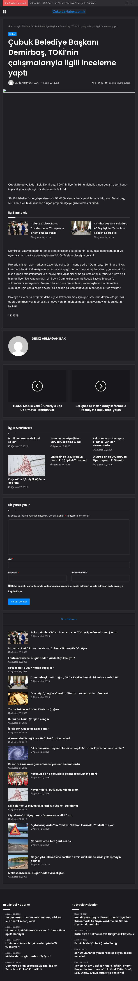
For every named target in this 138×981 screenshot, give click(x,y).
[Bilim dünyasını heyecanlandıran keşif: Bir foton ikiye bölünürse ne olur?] (18, 753)
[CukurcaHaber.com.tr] (69, 11)
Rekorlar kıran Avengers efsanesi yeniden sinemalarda (108, 442)
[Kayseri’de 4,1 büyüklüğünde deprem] (26, 465)
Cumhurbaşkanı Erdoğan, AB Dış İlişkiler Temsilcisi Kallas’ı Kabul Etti (110, 228)
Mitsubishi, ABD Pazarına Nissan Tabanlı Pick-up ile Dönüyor (47, 648)
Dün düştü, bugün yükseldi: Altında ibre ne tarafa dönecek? (70, 693)
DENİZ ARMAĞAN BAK (26, 82)
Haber (26, 26)
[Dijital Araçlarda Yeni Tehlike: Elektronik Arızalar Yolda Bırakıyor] (18, 830)
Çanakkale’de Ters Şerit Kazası (51, 841)
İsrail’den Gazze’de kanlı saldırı (24, 440)
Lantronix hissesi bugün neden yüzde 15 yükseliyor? (41, 658)
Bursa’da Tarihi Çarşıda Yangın (28, 719)
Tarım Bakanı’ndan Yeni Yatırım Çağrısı (33, 709)
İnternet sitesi (80, 572)
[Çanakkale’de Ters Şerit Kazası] (18, 846)
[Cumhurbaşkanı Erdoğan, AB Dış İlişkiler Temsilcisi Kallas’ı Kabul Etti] (81, 228)
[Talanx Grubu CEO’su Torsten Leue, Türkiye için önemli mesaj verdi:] (18, 228)
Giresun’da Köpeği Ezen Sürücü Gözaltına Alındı (65, 440)
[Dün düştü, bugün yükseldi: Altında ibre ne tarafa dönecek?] (18, 698)
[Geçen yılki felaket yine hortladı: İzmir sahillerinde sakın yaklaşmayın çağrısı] (18, 862)
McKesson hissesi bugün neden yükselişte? (36, 873)
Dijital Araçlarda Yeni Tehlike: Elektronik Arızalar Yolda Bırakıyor (72, 825)
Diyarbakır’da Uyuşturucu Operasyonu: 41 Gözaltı (110, 458)
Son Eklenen (69, 619)
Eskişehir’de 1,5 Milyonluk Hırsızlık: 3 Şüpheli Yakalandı (68, 458)
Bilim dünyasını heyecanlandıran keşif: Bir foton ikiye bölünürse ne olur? (77, 748)
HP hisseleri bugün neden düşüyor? (31, 668)
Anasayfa (15, 26)
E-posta (13, 572)
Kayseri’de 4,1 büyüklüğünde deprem (26, 481)
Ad (10, 559)
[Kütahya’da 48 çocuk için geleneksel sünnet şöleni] (18, 778)
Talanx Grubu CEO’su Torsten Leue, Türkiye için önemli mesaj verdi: (47, 228)
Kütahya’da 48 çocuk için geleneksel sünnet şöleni (64, 774)
